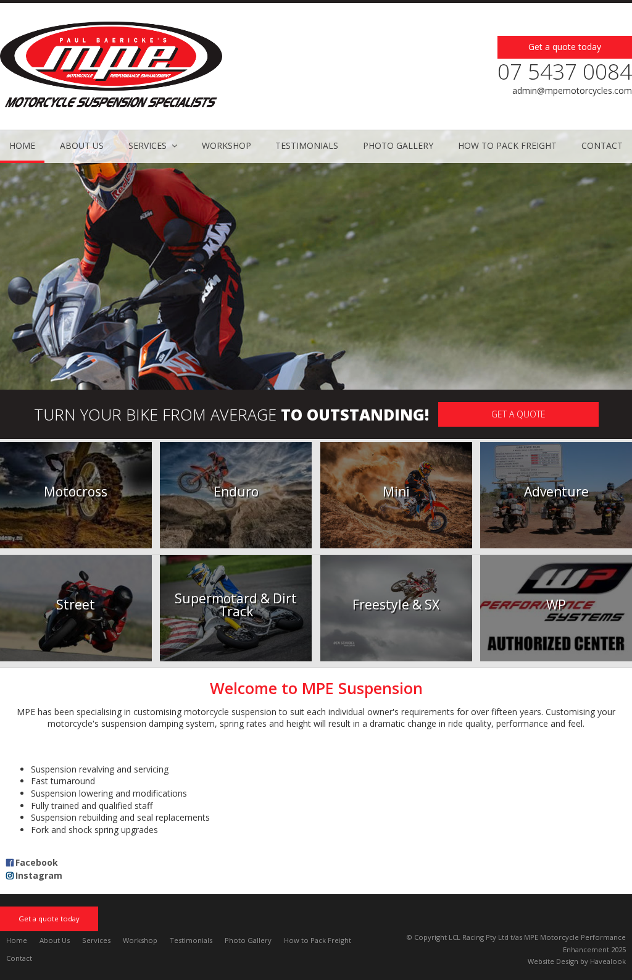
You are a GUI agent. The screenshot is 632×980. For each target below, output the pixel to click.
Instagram (38, 875)
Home (16, 940)
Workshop (140, 940)
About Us (55, 940)
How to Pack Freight (317, 940)
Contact (19, 958)
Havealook (608, 961)
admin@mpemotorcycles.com (572, 90)
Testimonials (191, 940)
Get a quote (518, 414)
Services (96, 940)
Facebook (36, 862)
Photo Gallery (248, 940)
